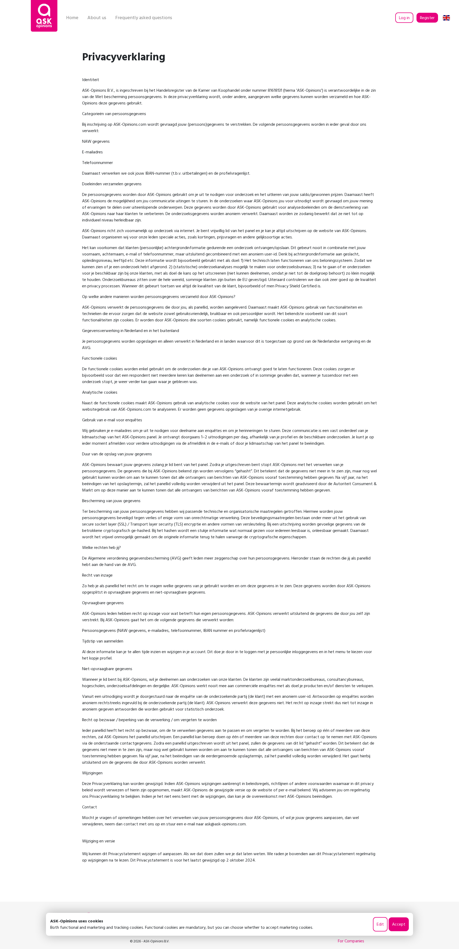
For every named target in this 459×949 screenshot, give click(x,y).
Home (72, 17)
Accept (398, 924)
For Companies (351, 941)
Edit (380, 924)
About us (96, 17)
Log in (404, 18)
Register (427, 18)
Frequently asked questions (143, 17)
